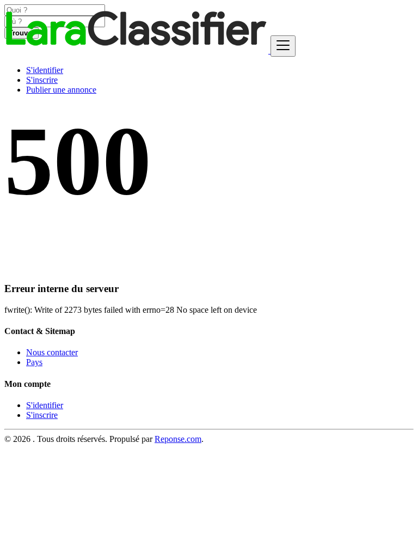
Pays (34, 362)
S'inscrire (42, 79)
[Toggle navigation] (283, 46)
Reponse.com (178, 439)
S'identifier (44, 70)
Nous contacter (52, 352)
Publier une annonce (61, 89)
